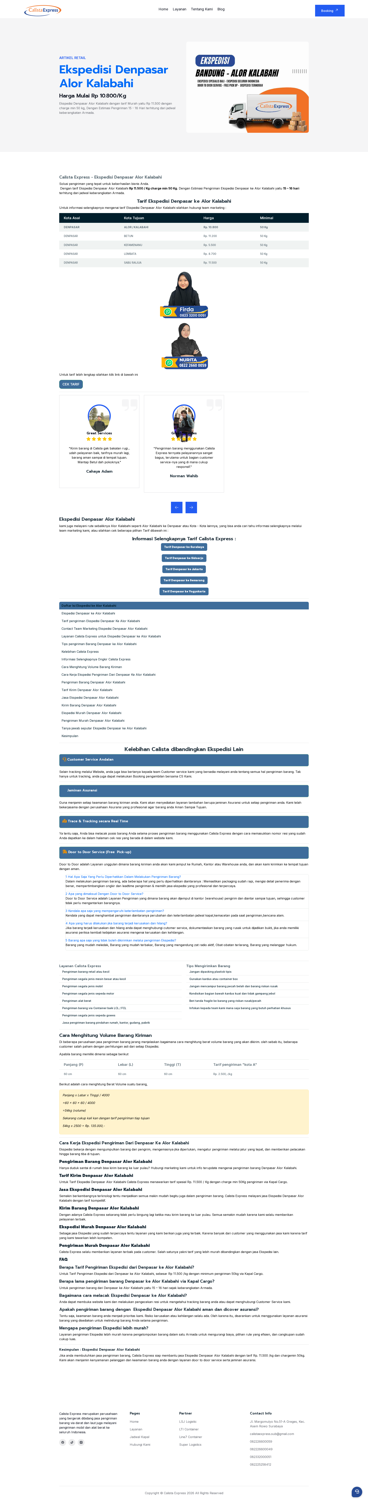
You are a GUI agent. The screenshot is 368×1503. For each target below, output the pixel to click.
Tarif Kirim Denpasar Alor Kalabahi (87, 690)
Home (163, 9)
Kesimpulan (70, 736)
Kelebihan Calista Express (80, 652)
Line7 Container (190, 1437)
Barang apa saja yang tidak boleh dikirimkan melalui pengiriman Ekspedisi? (121, 940)
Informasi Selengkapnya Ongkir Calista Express (96, 659)
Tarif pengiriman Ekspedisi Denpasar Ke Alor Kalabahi (101, 621)
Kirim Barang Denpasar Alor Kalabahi (89, 705)
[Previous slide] (191, 507)
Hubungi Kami (140, 1444)
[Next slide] (176, 507)
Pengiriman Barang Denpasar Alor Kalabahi (93, 682)
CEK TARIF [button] (71, 384)
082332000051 (260, 1457)
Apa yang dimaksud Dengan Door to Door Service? (104, 894)
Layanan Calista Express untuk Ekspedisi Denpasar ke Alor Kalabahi (111, 636)
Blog (221, 9)
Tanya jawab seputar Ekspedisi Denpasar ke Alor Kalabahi (104, 728)
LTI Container (189, 1429)
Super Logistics (190, 1444)
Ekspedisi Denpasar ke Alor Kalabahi (88, 613)
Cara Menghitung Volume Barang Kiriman (92, 667)
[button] (184, 547)
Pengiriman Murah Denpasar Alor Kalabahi (93, 720)
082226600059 (261, 1441)
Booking (327, 11)
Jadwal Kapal (139, 1437)
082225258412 (260, 1464)
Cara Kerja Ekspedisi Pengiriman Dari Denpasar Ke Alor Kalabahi (108, 674)
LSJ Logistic (188, 1421)
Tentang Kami (202, 9)
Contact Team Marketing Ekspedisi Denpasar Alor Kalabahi (104, 629)
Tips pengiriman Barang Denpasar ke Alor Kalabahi (99, 644)
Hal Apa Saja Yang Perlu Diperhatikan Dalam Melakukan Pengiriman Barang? (123, 877)
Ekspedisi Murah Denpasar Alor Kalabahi (91, 713)
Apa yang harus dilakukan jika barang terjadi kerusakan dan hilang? (116, 923)
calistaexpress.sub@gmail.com (272, 1434)
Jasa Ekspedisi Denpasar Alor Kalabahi (90, 697)
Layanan (179, 9)
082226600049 (261, 1449)
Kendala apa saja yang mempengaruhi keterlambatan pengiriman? (115, 911)
